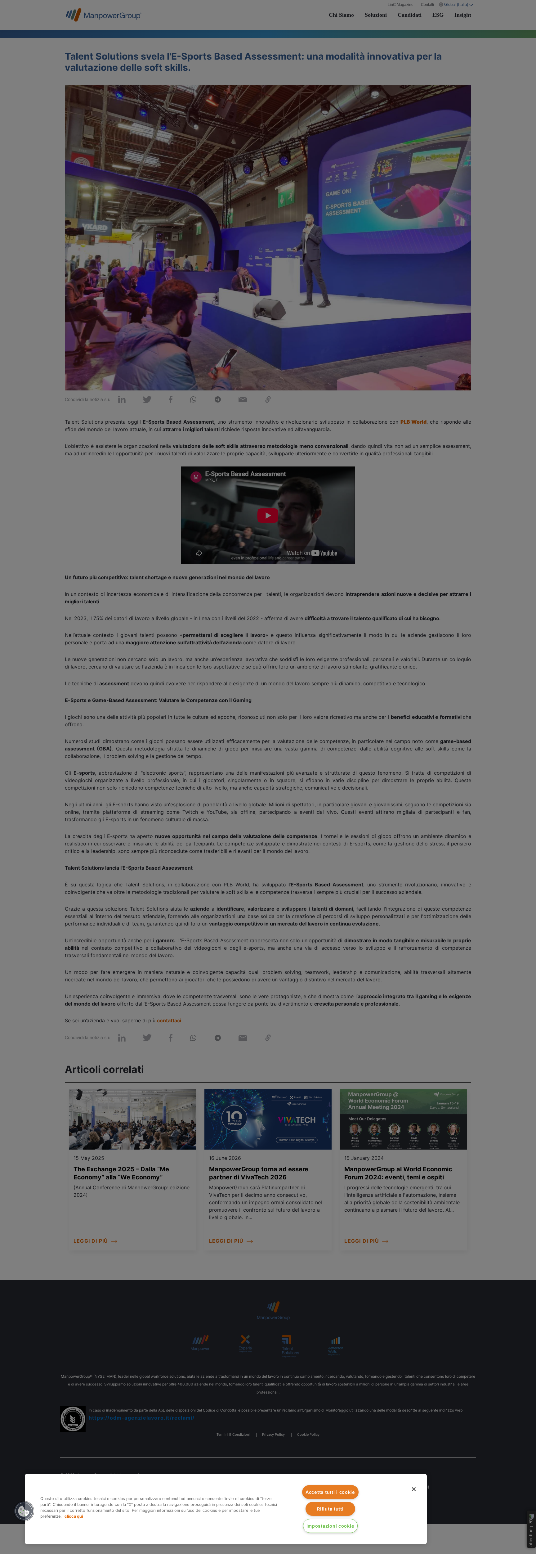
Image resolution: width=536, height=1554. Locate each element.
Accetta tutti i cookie (330, 1492)
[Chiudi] (414, 1489)
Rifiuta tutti (330, 1508)
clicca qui (74, 1516)
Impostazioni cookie (330, 1526)
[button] (24, 1511)
